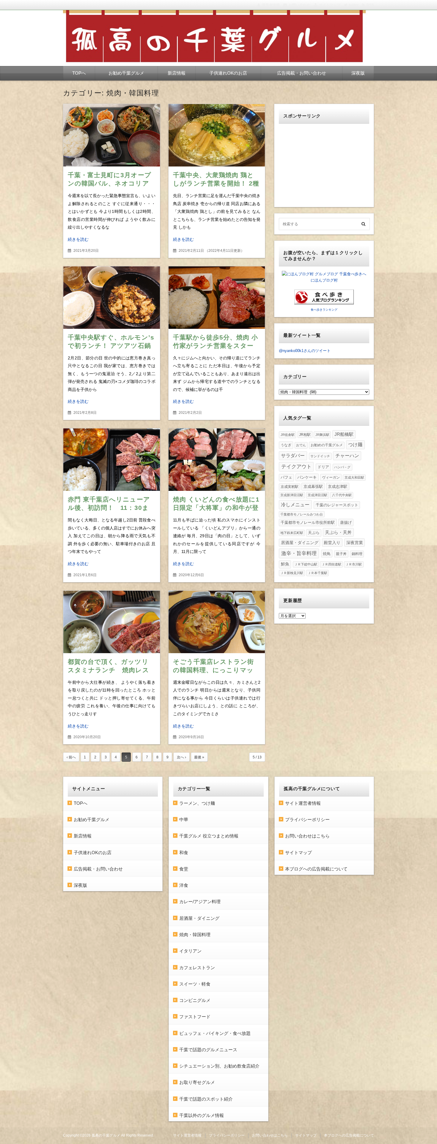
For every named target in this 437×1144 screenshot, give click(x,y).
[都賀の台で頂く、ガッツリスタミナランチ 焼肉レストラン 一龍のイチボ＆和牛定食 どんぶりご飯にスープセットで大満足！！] (111, 622)
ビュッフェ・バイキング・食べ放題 (215, 1033)
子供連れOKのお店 (228, 73)
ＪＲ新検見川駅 (291, 573)
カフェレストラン (197, 967)
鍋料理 (357, 554)
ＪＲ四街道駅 (331, 564)
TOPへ (79, 73)
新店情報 (177, 73)
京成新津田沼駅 (291, 495)
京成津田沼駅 (317, 495)
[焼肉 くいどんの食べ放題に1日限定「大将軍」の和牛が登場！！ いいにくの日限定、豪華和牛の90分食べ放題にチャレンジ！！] (217, 459)
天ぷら (314, 532)
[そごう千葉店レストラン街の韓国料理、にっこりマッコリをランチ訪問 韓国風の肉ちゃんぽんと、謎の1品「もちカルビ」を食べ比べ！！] (217, 622)
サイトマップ (329, 5)
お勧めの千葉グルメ (327, 445)
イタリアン (190, 950)
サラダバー (293, 455)
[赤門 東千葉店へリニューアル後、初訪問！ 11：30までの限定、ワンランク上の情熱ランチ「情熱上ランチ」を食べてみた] (111, 459)
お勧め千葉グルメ (126, 73)
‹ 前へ (71, 757)
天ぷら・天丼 (338, 532)
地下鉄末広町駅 (291, 533)
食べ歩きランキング (324, 309)
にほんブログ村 (324, 280)
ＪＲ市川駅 (353, 564)
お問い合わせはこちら (307, 835)
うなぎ (286, 445)
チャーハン (347, 455)
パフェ (286, 477)
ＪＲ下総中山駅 (305, 564)
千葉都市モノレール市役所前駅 (308, 522)
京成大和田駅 (354, 477)
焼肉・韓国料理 (194, 934)
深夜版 (358, 73)
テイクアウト (296, 466)
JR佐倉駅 (288, 434)
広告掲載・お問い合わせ (301, 73)
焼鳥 (327, 553)
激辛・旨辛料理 (299, 553)
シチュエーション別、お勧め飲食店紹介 (219, 1065)
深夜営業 (354, 542)
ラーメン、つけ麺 (197, 803)
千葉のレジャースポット (337, 505)
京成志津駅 (337, 486)
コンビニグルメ (194, 1000)
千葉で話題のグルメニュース (208, 1049)
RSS (370, 5)
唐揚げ (346, 522)
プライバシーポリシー (307, 819)
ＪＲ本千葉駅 (317, 573)
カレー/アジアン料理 (200, 901)
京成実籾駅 (289, 487)
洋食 (183, 885)
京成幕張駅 (313, 486)
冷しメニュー (295, 504)
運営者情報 (271, 5)
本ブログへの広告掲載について (316, 868)
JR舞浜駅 (322, 434)
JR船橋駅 (343, 434)
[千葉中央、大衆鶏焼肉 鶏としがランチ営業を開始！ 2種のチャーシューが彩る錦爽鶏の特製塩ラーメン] (217, 135)
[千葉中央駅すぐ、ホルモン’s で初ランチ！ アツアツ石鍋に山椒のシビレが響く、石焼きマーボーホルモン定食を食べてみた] (111, 297)
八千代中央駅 (342, 495)
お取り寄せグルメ (197, 1082)
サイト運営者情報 (303, 803)
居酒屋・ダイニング (299, 542)
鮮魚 (285, 564)
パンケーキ (307, 477)
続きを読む (78, 239)
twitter (354, 5)
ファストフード (194, 1016)
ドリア (323, 467)
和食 (183, 852)
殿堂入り (332, 542)
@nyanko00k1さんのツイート (305, 350)
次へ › (181, 757)
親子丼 (341, 554)
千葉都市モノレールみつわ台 (301, 514)
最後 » (199, 757)
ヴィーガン (331, 477)
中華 (183, 819)
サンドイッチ (320, 456)
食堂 (183, 868)
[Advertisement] (324, 165)
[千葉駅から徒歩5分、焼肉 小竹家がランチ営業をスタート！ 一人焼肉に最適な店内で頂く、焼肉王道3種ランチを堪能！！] (217, 297)
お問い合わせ (299, 5)
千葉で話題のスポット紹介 (206, 1098)
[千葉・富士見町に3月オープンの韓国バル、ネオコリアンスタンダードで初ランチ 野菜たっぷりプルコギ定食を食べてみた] (111, 135)
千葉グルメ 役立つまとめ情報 (208, 835)
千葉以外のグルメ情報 (201, 1115)
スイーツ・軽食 (194, 983)
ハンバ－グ (342, 467)
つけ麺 (355, 444)
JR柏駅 (305, 434)
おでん (301, 445)
